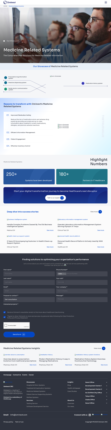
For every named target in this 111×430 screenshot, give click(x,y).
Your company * (61, 287)
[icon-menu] (106, 2)
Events (24, 375)
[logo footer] (7, 382)
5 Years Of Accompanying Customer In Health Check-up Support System (29, 242)
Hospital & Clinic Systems (36, 385)
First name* (7, 270)
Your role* (59, 278)
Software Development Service (37, 406)
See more (50, 230)
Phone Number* (61, 270)
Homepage (7, 375)
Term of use (19, 422)
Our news (70, 406)
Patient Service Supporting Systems (39, 394)
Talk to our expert (53, 198)
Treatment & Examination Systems (38, 388)
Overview (70, 403)
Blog (69, 385)
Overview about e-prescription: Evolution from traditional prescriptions (19, 360)
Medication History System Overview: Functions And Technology (90, 360)
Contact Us (17, 375)
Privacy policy (8, 422)
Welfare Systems (32, 397)
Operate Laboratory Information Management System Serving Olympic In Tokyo (79, 225)
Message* (59, 295)
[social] (90, 415)
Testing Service (32, 403)
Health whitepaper (73, 388)
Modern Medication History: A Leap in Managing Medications (54, 360)
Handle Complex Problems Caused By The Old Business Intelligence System (29, 225)
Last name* (7, 278)
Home (5, 6)
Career (31, 375)
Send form (17, 334)
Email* (5, 287)
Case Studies (72, 391)
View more (94, 212)
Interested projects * (10, 304)
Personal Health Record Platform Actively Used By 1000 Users (80, 242)
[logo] (9, 2)
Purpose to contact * (10, 295)
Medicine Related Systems (36, 391)
